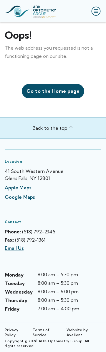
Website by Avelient (77, 332)
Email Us (14, 248)
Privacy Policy (12, 332)
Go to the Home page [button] (53, 91)
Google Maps (20, 197)
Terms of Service (41, 332)
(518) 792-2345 (38, 232)
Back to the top (51, 128)
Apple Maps (18, 188)
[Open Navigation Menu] (94, 11)
